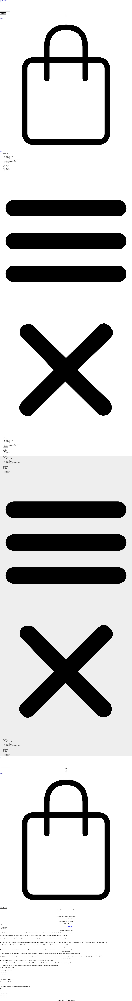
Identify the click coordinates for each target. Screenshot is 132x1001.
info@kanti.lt (3, 974)
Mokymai (5, 167)
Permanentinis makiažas (11, 161)
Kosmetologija (9, 158)
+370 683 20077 (3, 972)
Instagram (70, 926)
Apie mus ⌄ (6, 168)
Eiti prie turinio (3, 0)
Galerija (7, 170)
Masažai (7, 155)
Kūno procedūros (9, 156)
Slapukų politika (3, 995)
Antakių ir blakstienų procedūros (13, 160)
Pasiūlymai (6, 165)
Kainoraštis (6, 162)
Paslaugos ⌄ (6, 153)
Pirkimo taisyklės (3, 998)
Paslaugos (2, 991)
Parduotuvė (6, 164)
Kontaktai (8, 169)
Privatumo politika (4, 993)
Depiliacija (8, 157)
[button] (66, 304)
